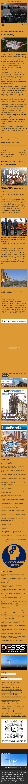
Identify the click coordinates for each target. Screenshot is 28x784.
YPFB (24, 715)
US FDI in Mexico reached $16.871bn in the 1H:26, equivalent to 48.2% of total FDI (12, 466)
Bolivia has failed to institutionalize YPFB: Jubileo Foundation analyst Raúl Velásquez (12, 504)
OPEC (23, 706)
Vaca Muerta (14, 715)
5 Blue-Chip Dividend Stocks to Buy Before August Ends (14, 610)
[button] (14, 762)
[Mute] (22, 767)
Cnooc (17, 687)
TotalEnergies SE (5, 715)
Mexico (21, 188)
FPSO (10, 699)
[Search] (25, 24)
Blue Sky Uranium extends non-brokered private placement (13, 291)
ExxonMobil (4, 699)
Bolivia (16, 138)
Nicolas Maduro (9, 706)
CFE (14, 682)
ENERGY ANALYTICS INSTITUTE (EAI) (9, 194)
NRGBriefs (17, 706)
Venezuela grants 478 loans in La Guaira (10, 507)
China (3, 685)
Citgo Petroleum (14, 685)
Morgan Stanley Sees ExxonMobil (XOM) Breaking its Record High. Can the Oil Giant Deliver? (13, 621)
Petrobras (14, 708)
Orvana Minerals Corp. (12, 142)
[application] (14, 761)
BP (11, 682)
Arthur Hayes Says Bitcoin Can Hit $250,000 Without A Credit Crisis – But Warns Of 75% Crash (13, 602)
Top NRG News (7, 571)
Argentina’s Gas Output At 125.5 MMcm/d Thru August (13, 240)
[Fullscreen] (25, 767)
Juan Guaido (20, 703)
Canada (10, 187)
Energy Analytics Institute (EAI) (14, 9)
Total (11, 713)
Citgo (7, 685)
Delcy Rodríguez (5, 692)
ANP (8, 682)
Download (5, 375)
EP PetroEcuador (9, 694)
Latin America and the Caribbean (9, 188)
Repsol (10, 711)
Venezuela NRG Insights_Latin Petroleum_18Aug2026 (13, 373)
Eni (2, 694)
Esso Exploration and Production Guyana (11, 696)
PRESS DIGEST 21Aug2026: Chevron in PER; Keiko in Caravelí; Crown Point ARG (13, 519)
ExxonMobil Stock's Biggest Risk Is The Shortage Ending (14, 578)
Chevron (19, 682)
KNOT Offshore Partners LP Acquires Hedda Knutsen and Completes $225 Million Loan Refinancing (13, 594)
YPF (20, 715)
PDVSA (3, 708)
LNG (3, 706)
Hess (18, 701)
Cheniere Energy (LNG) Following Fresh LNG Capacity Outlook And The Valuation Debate (13, 636)
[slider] (12, 767)
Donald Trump (14, 692)
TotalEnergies (18, 713)
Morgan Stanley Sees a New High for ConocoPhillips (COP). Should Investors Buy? (13, 617)
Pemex (8, 708)
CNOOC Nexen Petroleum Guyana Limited (11, 689)
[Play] (3, 767)
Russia (21, 711)
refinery (20, 708)
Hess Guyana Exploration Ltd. (8, 703)
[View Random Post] (22, 24)
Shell (7, 713)
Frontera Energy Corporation (8, 701)
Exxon (24, 696)
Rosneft (16, 711)
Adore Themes (15, 782)
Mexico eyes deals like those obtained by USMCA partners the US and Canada (12, 531)
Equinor (17, 694)
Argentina (10, 138)
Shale (3, 713)
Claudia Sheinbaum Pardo (8, 687)
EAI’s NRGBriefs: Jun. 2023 (9, 192)
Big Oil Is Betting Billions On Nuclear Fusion (11, 633)
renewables (4, 711)
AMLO (3, 682)
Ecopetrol (22, 692)
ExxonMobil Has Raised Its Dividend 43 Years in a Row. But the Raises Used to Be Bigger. (13, 630)
